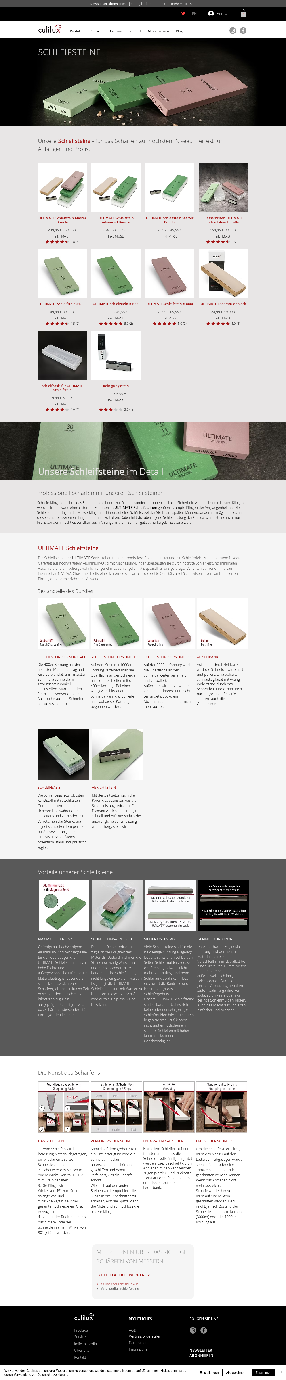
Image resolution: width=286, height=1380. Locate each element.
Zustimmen (263, 1372)
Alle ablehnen (235, 1372)
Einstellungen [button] (209, 1372)
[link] (62, 242)
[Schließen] (280, 1372)
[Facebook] (243, 30)
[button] (243, 13)
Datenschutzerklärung (52, 1374)
